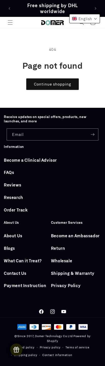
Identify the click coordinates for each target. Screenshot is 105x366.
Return (58, 248)
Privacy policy (50, 347)
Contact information (57, 355)
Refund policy (24, 347)
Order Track (16, 209)
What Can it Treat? (23, 260)
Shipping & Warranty (72, 273)
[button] (10, 22)
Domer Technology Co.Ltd (54, 336)
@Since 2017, (24, 336)
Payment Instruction (25, 285)
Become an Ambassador (75, 235)
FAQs (9, 172)
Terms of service (77, 347)
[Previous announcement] (9, 8)
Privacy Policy (66, 285)
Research (13, 197)
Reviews (12, 184)
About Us (13, 235)
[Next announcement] (95, 8)
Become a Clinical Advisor (30, 160)
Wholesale (61, 260)
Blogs (9, 248)
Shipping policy (25, 355)
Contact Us (15, 273)
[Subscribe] (92, 134)
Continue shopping (52, 84)
